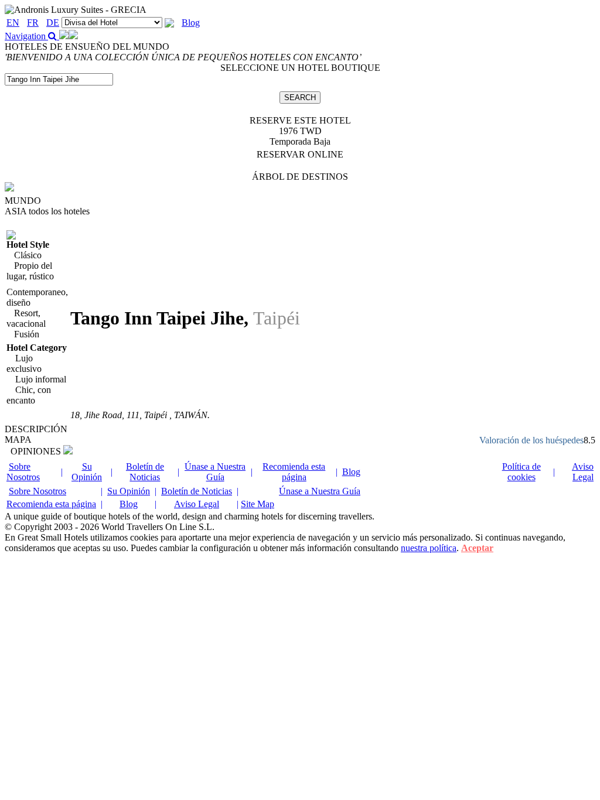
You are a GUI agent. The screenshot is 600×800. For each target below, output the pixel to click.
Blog (191, 23)
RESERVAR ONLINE (300, 154)
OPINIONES (37, 451)
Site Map (257, 504)
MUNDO (23, 201)
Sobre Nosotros (23, 471)
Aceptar (477, 548)
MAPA (18, 440)
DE (52, 23)
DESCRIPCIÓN (36, 429)
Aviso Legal (583, 471)
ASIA (47, 211)
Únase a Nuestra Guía (215, 471)
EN (12, 23)
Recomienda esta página (293, 471)
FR (33, 23)
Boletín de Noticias (145, 471)
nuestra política (428, 548)
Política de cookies (521, 471)
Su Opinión (86, 471)
